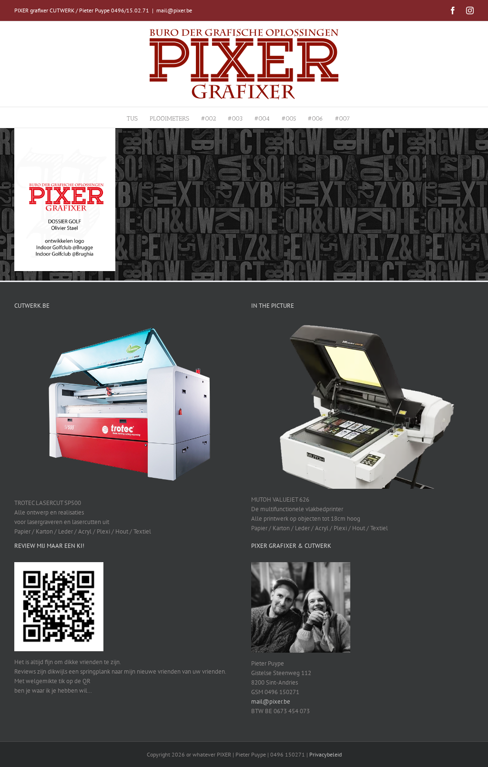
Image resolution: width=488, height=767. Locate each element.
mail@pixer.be (174, 10)
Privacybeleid (325, 754)
